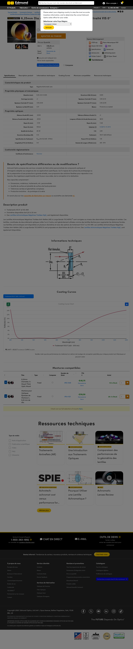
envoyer (49, 27)
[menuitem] (15, 7)
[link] (123, 2)
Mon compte (111, 3)
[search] (66, 3)
